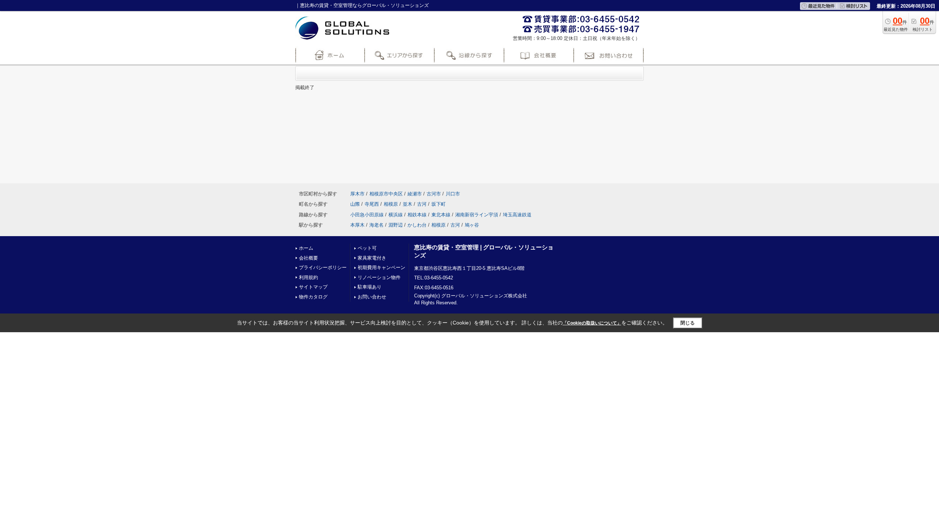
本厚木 (357, 225)
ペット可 (367, 248)
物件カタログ (313, 297)
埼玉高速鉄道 (517, 214)
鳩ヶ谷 (472, 225)
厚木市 (357, 194)
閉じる (687, 323)
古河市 (434, 194)
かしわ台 (417, 225)
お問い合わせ (372, 297)
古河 (422, 204)
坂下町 (438, 204)
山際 (355, 204)
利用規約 (308, 277)
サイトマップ (313, 287)
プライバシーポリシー (323, 267)
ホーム (306, 248)
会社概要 (308, 258)
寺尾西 (372, 204)
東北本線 (440, 214)
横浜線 (395, 214)
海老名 (376, 225)
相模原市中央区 (386, 194)
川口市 (453, 194)
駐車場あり (369, 287)
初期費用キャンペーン (381, 267)
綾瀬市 (415, 194)
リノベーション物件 (379, 277)
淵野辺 (395, 225)
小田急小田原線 (367, 214)
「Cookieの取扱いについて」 (592, 323)
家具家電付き (372, 258)
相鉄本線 (417, 214)
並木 (407, 204)
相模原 (391, 204)
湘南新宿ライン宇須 (476, 214)
